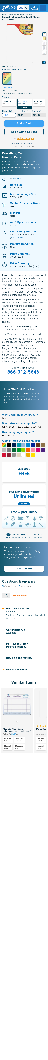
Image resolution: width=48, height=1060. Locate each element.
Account (34, 9)
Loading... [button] (31, 143)
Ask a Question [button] (19, 595)
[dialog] (44, 62)
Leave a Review (24, 568)
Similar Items (24, 682)
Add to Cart (24, 123)
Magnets (11, 14)
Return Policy (17, 238)
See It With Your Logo (24, 131)
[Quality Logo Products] (9, 8)
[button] (7, 78)
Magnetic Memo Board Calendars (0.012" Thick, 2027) (17, 730)
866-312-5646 (23, 372)
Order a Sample (25, 138)
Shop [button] (43, 8)
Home (4, 14)
